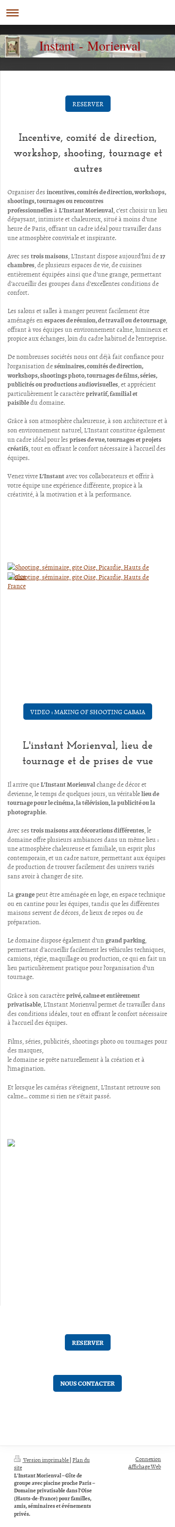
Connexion (148, 1459)
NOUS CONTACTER (87, 1383)
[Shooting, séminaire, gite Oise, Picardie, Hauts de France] (87, 598)
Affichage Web (144, 1466)
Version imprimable (46, 1460)
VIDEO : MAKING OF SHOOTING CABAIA (87, 711)
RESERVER (88, 104)
